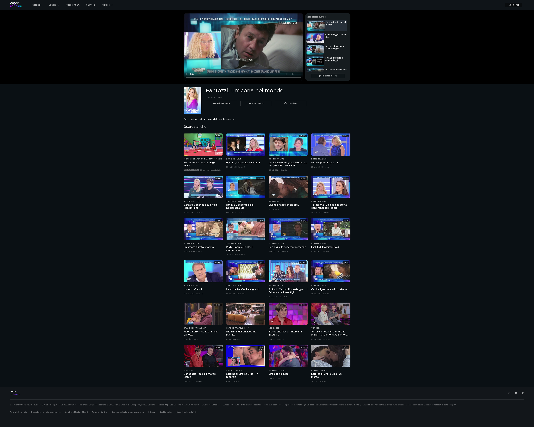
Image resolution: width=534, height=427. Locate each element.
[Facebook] (509, 393)
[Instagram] (516, 393)
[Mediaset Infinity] (16, 5)
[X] (522, 393)
